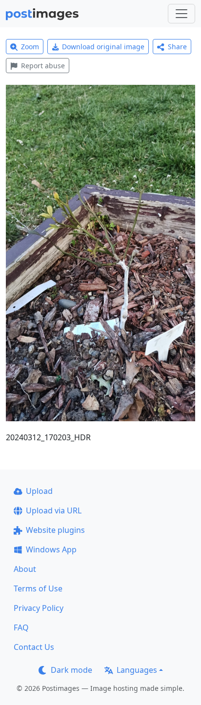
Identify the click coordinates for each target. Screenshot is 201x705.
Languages (137, 670)
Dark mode (71, 670)
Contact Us (34, 647)
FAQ (21, 627)
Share (177, 46)
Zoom (30, 46)
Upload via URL (53, 510)
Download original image (103, 46)
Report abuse (43, 65)
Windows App (51, 549)
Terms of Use (38, 588)
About (25, 569)
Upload (39, 491)
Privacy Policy (38, 608)
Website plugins (55, 530)
